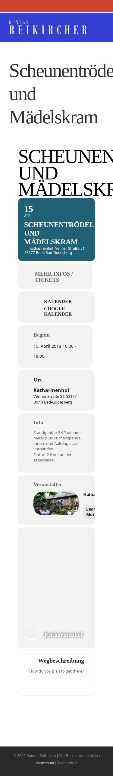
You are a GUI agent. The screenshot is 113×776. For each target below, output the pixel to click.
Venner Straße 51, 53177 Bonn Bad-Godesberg (55, 399)
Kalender (58, 301)
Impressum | (46, 763)
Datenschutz (67, 763)
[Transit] (57, 683)
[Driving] (45, 683)
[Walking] (68, 683)
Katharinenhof (51, 390)
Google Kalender (58, 311)
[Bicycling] (80, 683)
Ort (37, 379)
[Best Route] (33, 683)
